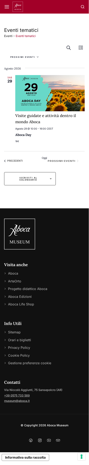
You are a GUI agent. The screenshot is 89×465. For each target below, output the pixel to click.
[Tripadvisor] (58, 441)
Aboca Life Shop (21, 304)
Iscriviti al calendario (28, 178)
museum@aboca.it (17, 400)
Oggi (44, 157)
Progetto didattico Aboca (27, 289)
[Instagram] (40, 441)
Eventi (8, 36)
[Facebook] (31, 441)
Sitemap (14, 332)
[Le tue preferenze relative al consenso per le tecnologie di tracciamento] (81, 456)
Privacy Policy (19, 348)
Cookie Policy (19, 355)
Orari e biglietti (19, 340)
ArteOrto (14, 281)
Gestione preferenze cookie (29, 363)
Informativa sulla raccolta (25, 457)
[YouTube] (49, 441)
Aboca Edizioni (20, 297)
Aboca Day (23, 135)
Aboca (13, 273)
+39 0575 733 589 (17, 395)
